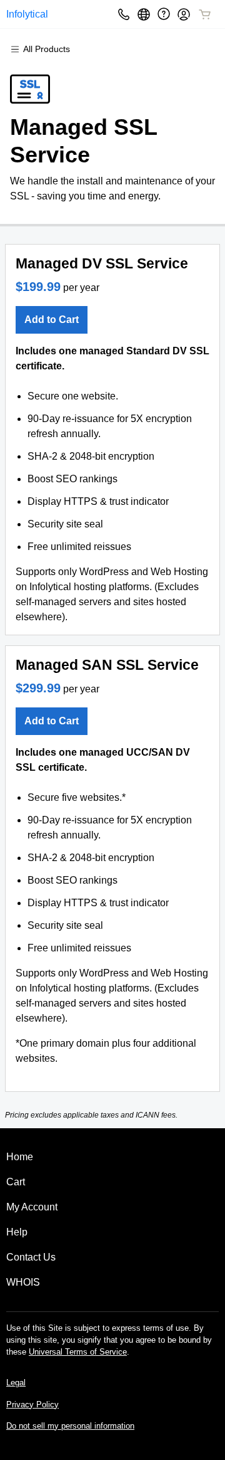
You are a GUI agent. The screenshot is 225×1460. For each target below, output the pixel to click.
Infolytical (27, 14)
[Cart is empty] (205, 14)
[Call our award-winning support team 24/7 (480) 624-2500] (164, 14)
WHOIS (23, 1282)
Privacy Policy (32, 1404)
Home (19, 1156)
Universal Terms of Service (78, 1352)
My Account (32, 1207)
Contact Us (31, 1257)
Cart (15, 1182)
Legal (16, 1382)
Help (17, 1232)
